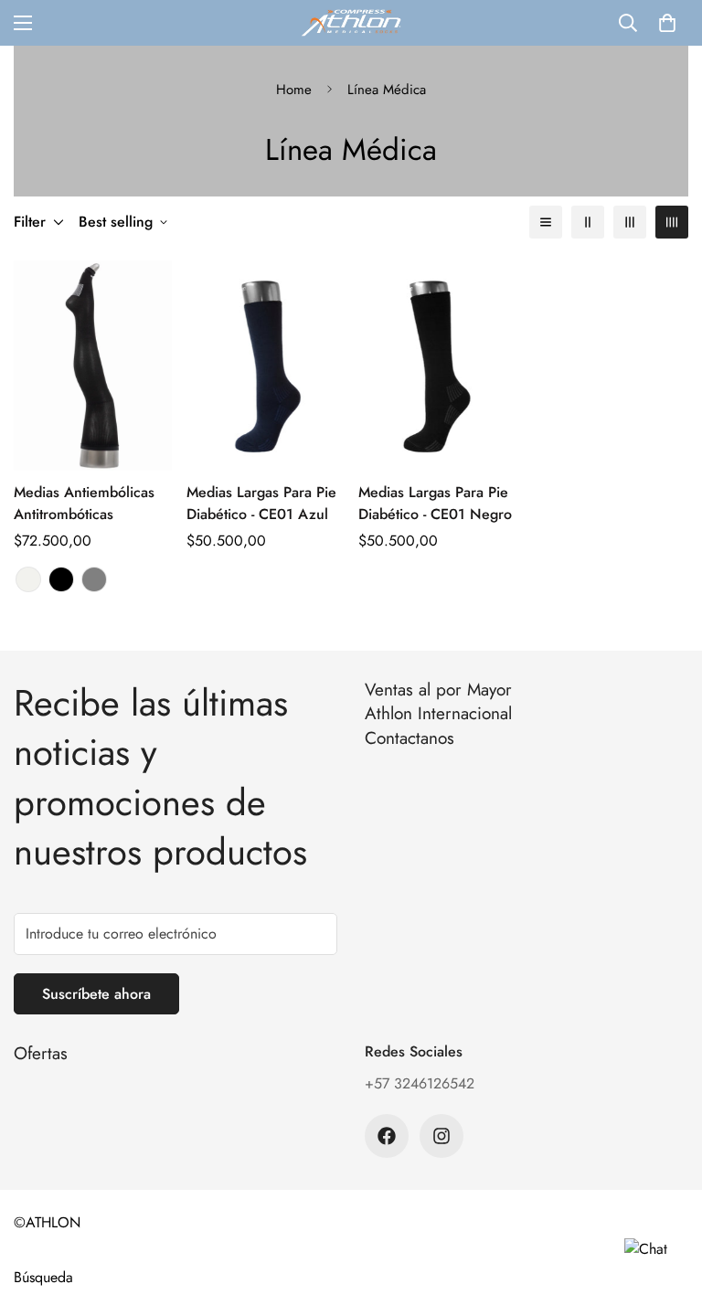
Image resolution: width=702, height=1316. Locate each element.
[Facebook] (387, 1136)
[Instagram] (441, 1136)
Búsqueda (43, 1277)
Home (294, 90)
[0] (667, 23)
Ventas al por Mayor (438, 689)
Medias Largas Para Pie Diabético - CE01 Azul (261, 503)
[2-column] (587, 222)
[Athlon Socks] (351, 23)
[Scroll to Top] (666, 1216)
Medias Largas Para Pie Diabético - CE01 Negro (435, 503)
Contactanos (409, 738)
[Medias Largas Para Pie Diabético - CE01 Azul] (265, 365)
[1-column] (545, 222)
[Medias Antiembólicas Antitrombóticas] (93, 365)
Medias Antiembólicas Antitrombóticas (84, 503)
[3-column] (629, 222)
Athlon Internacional (438, 713)
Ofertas (41, 1053)
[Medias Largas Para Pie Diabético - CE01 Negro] (437, 365)
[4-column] (671, 222)
